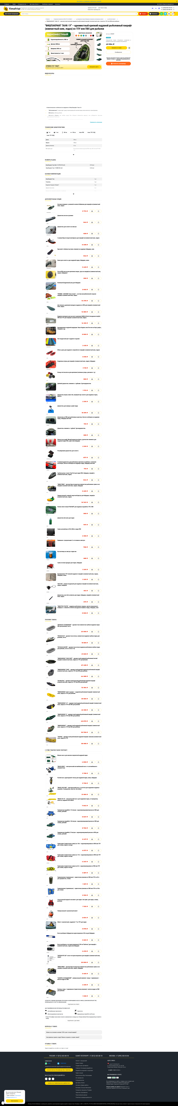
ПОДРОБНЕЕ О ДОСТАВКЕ (74, 1020)
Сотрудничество (22, 4)
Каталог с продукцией (81, 1060)
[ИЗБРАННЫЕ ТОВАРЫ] (173, 14)
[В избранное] (98, 211)
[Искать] (136, 13)
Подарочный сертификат (82, 1065)
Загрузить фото (94, 66)
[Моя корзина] (169, 13)
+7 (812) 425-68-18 (62, 1056)
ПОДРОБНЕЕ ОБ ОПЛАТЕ (73, 1004)
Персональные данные (81, 1095)
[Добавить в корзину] (92, 211)
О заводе (6, 4)
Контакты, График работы (82, 1085)
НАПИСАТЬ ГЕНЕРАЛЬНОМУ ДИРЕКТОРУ (59, 1083)
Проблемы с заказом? (47, 4)
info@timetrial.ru (116, 1070)
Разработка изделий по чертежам (84, 1070)
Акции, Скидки (79, 1063)
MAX (49, 1063)
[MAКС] (161, 13)
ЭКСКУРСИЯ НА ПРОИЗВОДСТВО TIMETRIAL (59, 1070)
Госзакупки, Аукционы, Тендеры (84, 1090)
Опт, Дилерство (80, 1077)
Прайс (14, 4)
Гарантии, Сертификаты (82, 1092)
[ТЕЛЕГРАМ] (165, 13)
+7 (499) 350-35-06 (122, 1056)
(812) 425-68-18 (168, 9)
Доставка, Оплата (34, 4)
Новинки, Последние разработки (84, 1068)
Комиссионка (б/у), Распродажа (84, 1075)
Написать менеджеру (119, 63)
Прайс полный (79, 1073)
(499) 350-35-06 (168, 7)
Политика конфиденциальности (84, 1097)
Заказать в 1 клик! (116, 47)
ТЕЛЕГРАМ (63, 1063)
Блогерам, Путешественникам (83, 1087)
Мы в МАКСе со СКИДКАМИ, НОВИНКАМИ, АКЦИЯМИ (89, 1)
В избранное (118, 52)
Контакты (57, 4)
